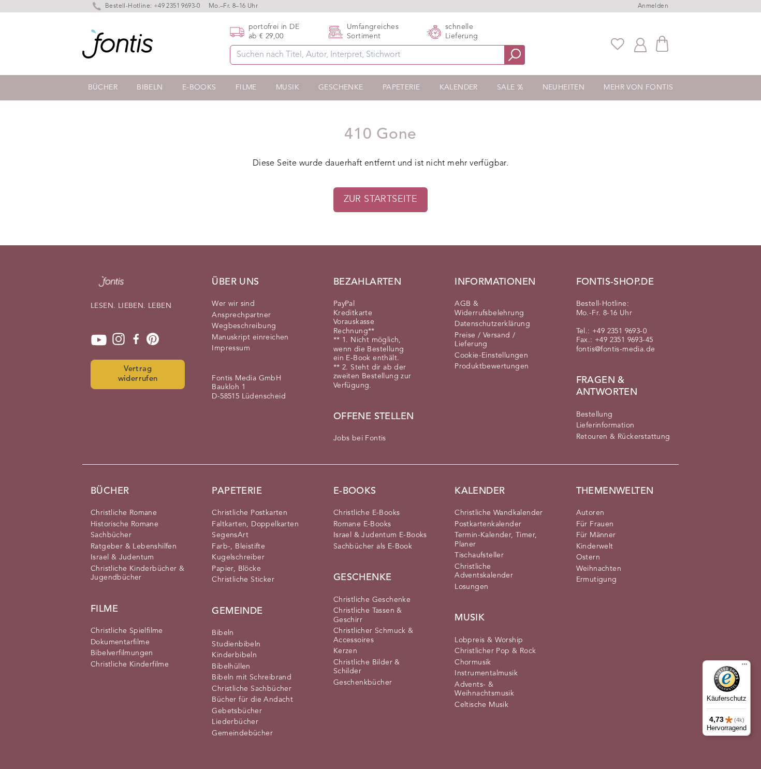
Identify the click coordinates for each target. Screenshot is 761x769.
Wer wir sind (233, 303)
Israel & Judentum (122, 557)
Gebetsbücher (237, 711)
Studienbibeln (236, 644)
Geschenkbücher (362, 682)
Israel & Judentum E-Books (380, 535)
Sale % (510, 87)
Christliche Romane (124, 512)
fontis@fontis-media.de (615, 349)
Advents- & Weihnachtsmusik (484, 689)
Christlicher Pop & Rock (495, 651)
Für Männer (596, 535)
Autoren (590, 512)
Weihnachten (598, 568)
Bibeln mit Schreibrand (251, 677)
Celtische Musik (481, 704)
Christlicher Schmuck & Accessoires (373, 635)
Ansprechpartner (241, 315)
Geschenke (340, 87)
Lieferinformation (605, 425)
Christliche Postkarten (249, 512)
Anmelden (653, 6)
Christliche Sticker (243, 579)
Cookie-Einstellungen (491, 355)
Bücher (103, 87)
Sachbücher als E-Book (372, 546)
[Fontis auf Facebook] (136, 340)
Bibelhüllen (231, 666)
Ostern (588, 557)
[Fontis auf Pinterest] (153, 340)
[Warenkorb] (662, 44)
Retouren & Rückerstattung (623, 436)
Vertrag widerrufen (138, 374)
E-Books (199, 87)
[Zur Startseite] (111, 286)
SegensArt (230, 535)
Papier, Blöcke (236, 568)
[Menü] (744, 666)
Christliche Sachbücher (251, 688)
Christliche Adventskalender (484, 571)
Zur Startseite (381, 199)
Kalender (459, 87)
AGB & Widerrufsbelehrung (489, 308)
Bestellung (594, 414)
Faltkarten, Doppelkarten (255, 524)
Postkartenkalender (488, 524)
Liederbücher (235, 722)
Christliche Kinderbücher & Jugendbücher (137, 573)
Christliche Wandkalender (499, 512)
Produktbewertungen (492, 366)
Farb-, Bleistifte (238, 546)
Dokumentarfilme (120, 642)
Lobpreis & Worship (489, 640)
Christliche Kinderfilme (130, 664)
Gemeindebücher (242, 733)
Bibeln (150, 87)
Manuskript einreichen (250, 337)
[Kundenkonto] (640, 44)
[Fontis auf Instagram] (118, 340)
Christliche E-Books (366, 512)
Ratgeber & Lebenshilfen (134, 546)
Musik (287, 87)
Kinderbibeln (234, 655)
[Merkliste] (617, 44)
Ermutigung (596, 579)
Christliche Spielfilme (127, 630)
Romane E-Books (362, 524)
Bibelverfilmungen (122, 653)
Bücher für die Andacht (252, 699)
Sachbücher (111, 535)
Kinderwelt (594, 546)
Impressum (231, 348)
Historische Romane (124, 524)
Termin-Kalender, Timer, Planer (496, 539)
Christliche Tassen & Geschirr (367, 615)
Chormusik (473, 662)
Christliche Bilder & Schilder (366, 667)
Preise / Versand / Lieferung (485, 340)
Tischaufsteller (479, 555)
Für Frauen (595, 524)
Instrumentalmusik (486, 673)
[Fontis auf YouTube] (99, 340)
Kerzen (345, 651)
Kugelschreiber (238, 557)
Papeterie (401, 87)
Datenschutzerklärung (492, 324)
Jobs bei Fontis (359, 438)
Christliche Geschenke (372, 599)
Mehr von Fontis (638, 87)
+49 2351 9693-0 (177, 6)
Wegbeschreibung (244, 326)
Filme (246, 87)
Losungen (471, 586)
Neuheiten (564, 87)
